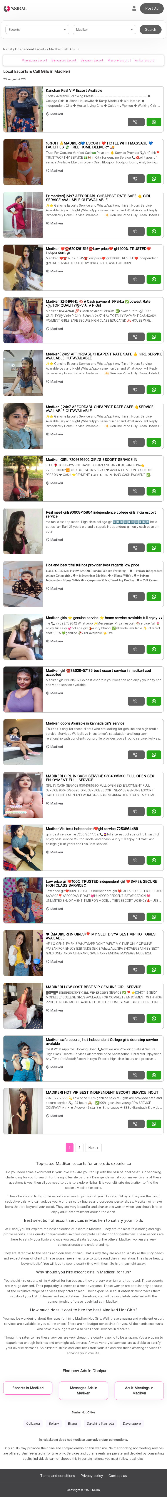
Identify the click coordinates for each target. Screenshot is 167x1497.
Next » (93, 1147)
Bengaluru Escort (64, 60)
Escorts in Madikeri (27, 1388)
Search (150, 29)
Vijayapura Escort (34, 60)
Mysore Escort (118, 60)
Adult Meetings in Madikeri (139, 1390)
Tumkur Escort (143, 60)
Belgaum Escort (92, 60)
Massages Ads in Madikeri (83, 1390)
